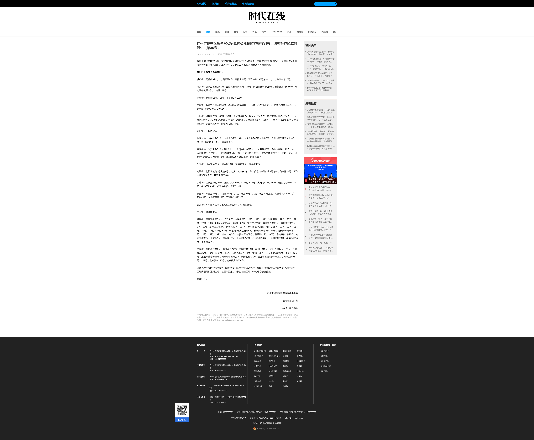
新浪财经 (300, 356)
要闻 (208, 31)
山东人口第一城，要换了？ (318, 242)
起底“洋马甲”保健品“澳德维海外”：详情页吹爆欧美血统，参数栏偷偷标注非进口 (318, 236)
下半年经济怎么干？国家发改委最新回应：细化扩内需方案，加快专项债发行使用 (321, 61)
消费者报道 (231, 3)
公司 (245, 31)
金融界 (285, 366)
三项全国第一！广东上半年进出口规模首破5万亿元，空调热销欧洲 (321, 83)
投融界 (285, 386)
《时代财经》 (325, 371)
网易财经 (272, 361)
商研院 (300, 31)
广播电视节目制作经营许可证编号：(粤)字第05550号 (257, 412)
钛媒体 (299, 376)
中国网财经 (301, 361)
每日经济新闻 (274, 351)
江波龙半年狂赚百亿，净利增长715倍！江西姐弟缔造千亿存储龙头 (321, 127)
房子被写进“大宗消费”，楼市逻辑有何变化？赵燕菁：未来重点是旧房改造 (321, 54)
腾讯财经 (257, 361)
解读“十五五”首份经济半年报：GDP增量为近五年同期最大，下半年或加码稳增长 (321, 90)
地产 (264, 31)
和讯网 (299, 366)
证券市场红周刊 (274, 356)
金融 (236, 31)
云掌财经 (257, 381)
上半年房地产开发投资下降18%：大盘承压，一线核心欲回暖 (321, 68)
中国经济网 (287, 351)
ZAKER (257, 376)
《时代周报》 (325, 351)
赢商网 (299, 381)
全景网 (271, 376)
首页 (199, 31)
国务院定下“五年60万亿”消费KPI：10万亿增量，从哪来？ (319, 74)
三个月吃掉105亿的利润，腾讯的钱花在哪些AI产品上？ (319, 228)
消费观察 (312, 31)
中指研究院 (258, 386)
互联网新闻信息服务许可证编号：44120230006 (298, 412)
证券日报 (300, 351)
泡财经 (285, 381)
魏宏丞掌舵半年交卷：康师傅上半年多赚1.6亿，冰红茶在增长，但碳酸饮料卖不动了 (321, 119)
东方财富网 (273, 371)
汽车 (289, 31)
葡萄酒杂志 (248, 3)
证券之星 (257, 371)
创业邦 (271, 381)
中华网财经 (273, 366)
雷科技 (271, 386)
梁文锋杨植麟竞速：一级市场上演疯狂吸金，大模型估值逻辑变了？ (321, 112)
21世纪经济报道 (260, 351)
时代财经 (201, 3)
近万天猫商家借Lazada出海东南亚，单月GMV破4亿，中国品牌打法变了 (319, 197)
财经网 (285, 356)
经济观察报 (258, 356)
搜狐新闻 (286, 361)
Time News (276, 31)
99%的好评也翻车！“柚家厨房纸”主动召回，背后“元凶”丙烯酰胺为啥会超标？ (319, 249)
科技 (255, 31)
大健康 (325, 31)
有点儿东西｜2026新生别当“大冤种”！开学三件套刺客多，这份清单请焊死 (318, 213)
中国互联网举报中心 (238, 418)
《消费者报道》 (326, 366)
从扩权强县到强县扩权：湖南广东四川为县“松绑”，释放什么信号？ (319, 205)
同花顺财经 (287, 371)
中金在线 (300, 371)
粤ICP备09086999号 (226, 412)
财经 (227, 31)
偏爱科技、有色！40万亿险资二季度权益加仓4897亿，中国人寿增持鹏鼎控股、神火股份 (318, 220)
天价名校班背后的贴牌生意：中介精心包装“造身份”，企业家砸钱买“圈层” (319, 189)
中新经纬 (257, 366)
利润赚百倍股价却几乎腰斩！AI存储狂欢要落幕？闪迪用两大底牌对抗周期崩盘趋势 (321, 141)
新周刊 (215, 3)
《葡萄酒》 (324, 356)
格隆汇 (285, 376)
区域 (217, 31)
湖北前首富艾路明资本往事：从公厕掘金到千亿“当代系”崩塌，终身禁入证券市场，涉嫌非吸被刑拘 (321, 149)
